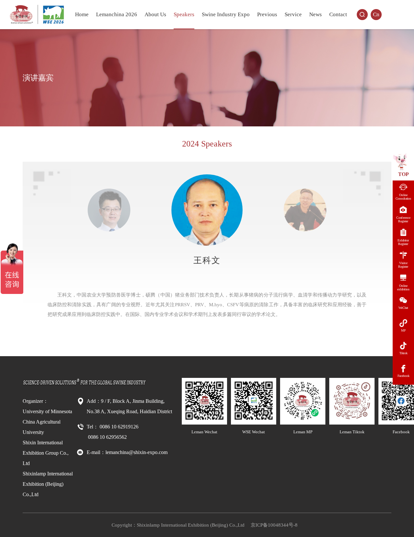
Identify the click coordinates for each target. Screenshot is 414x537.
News (315, 14)
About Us (155, 14)
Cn (376, 14)
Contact (338, 14)
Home (82, 14)
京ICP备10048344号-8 (274, 525)
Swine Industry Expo (226, 14)
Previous (267, 14)
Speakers (184, 14)
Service (293, 14)
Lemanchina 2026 (116, 14)
